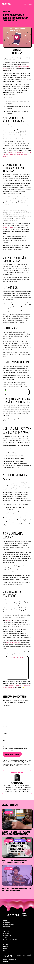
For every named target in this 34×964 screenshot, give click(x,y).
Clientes (5, 946)
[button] (25, 4)
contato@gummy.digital (24, 955)
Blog (4, 950)
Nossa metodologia (8, 925)
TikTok (5, 937)
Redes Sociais (7, 935)
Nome (5, 727)
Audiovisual (9, 812)
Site (4, 740)
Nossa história (7, 923)
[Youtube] (11, 955)
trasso (5, 961)
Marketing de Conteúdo (10, 939)
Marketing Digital (20, 840)
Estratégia (6, 933)
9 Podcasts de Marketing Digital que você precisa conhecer (16, 889)
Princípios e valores (8, 927)
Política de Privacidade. (12, 765)
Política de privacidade (9, 959)
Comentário (6, 705)
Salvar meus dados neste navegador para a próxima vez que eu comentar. (15, 749)
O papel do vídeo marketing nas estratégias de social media (14, 861)
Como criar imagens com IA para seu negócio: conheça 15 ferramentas (16, 833)
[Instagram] (4, 955)
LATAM (30, 4)
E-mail (5, 733)
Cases (5, 948)
